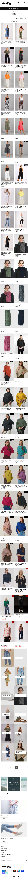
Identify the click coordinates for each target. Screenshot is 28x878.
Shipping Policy (4, 852)
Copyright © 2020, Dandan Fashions (14, 876)
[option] (14, 8)
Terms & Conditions (6, 854)
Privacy (3, 856)
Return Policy (4, 850)
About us (3, 846)
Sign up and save (6, 860)
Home (13, 11)
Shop (4, 796)
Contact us (4, 848)
